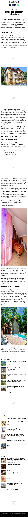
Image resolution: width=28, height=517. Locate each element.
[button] (2, 1)
